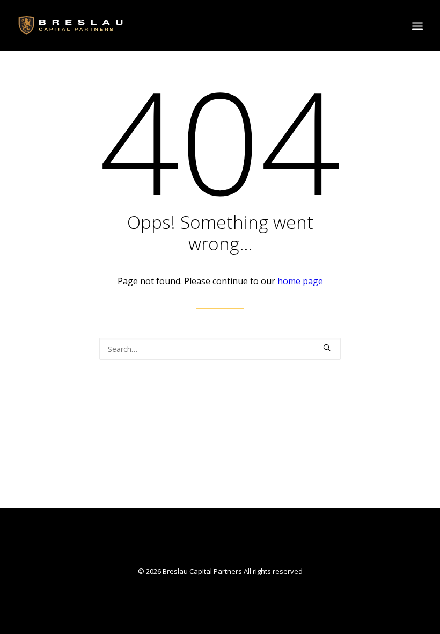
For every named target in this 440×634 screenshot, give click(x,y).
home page (300, 281)
